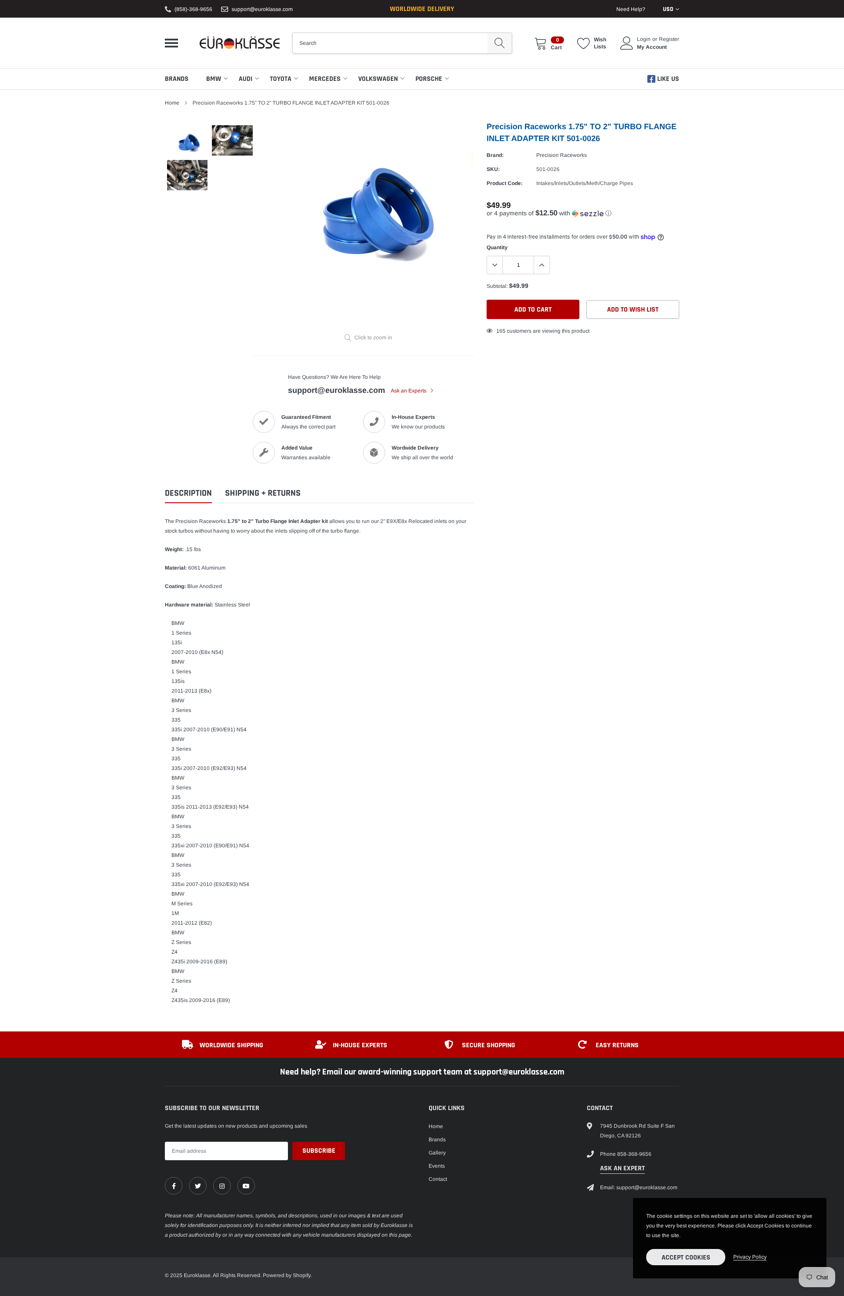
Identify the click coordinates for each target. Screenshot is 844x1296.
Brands (177, 78)
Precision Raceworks (561, 155)
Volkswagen (378, 78)
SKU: (493, 169)
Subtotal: (497, 286)
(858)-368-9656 (193, 9)
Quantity (497, 247)
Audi (245, 78)
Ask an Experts (409, 391)
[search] (499, 43)
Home (172, 103)
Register (669, 39)
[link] (173, 1185)
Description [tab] (188, 493)
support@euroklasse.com (262, 9)
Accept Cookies (686, 1257)
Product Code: (505, 183)
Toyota (280, 78)
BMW (213, 78)
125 (501, 331)
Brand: (495, 155)
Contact (438, 1179)
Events (437, 1166)
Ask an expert (622, 1168)
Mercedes (325, 78)
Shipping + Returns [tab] (263, 493)
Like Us (667, 78)
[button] (583, 213)
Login (644, 39)
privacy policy (750, 1257)
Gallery (437, 1153)
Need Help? (630, 9)
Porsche (428, 78)
